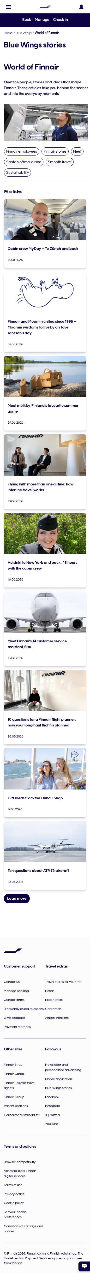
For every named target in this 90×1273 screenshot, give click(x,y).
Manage (42, 19)
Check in (60, 19)
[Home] (45, 7)
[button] (8, 7)
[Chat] (84, 1266)
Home (8, 33)
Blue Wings (24, 33)
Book (26, 19)
